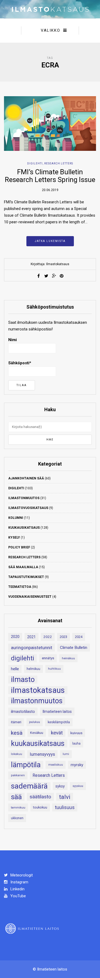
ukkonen (17, 818)
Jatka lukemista (50, 241)
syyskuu (78, 786)
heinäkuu (68, 658)
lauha (76, 743)
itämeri (16, 722)
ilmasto (23, 680)
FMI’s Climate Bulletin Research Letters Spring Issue (50, 176)
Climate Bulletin (73, 647)
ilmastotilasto (23, 711)
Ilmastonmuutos (23, 498)
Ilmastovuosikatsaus (28, 508)
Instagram (18, 882)
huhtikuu (54, 668)
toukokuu (40, 807)
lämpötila (26, 765)
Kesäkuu (36, 733)
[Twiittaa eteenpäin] (46, 276)
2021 (31, 637)
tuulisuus (65, 807)
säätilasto (40, 797)
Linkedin (17, 889)
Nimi (12, 339)
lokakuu (16, 754)
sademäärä (29, 786)
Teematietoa (19, 587)
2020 (15, 637)
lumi (66, 754)
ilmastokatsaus (38, 690)
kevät (57, 733)
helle (15, 668)
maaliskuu (55, 764)
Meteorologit (21, 875)
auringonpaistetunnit (31, 647)
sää (16, 797)
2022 (47, 637)
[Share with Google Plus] (54, 276)
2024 (78, 637)
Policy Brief (19, 547)
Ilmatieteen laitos (57, 711)
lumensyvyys (42, 754)
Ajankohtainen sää (26, 478)
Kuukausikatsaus (24, 528)
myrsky (77, 764)
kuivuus (76, 733)
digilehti (22, 658)
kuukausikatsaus (38, 743)
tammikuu (18, 807)
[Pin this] (61, 276)
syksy (60, 786)
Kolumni (15, 518)
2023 (63, 637)
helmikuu (33, 669)
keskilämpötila (59, 722)
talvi (64, 796)
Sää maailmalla (23, 567)
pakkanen (18, 775)
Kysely (14, 537)
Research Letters (58, 163)
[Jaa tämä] (38, 276)
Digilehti (35, 163)
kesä (16, 733)
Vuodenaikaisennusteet (29, 597)
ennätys (48, 658)
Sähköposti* (19, 363)
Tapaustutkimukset (26, 577)
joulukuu (34, 722)
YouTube (17, 896)
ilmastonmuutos (36, 701)
